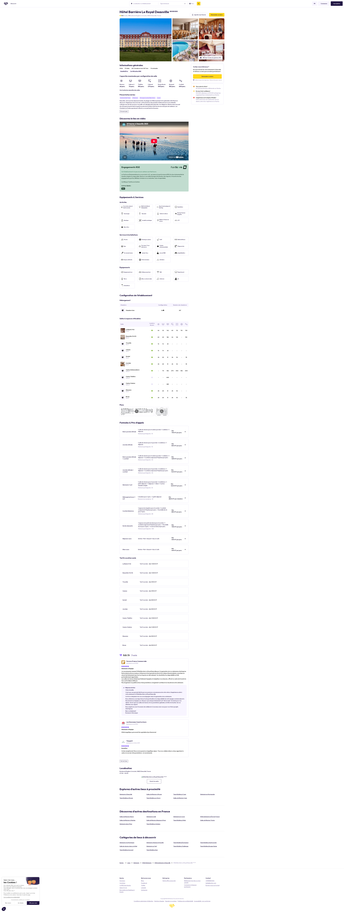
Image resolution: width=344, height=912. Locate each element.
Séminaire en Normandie (207, 794)
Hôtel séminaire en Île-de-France (210, 816)
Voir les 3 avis (123, 761)
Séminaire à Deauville (126, 794)
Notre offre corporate (169, 881)
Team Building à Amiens (153, 824)
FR (314, 3)
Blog (142, 881)
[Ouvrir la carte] (154, 777)
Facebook (144, 883)
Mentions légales (159, 901)
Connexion (324, 3)
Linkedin (143, 888)
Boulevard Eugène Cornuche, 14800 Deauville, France (145, 15)
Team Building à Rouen (126, 798)
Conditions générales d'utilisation (143, 901)
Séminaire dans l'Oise (126, 824)
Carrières (122, 883)
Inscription (336, 3)
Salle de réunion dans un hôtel (128, 846)
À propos (122, 881)
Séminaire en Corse (179, 816)
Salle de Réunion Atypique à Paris (156, 820)
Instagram (144, 890)
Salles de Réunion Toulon (207, 820)
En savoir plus (124, 111)
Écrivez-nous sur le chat (212, 885)
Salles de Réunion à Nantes (127, 820)
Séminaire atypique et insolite (155, 842)
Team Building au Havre (153, 798)
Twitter (143, 885)
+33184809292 (210, 881)
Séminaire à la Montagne (127, 842)
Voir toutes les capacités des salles (130, 90)
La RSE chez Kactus (125, 885)
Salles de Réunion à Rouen (154, 794)
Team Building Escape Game (208, 846)
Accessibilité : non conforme (202, 901)
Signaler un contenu (171, 901)
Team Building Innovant (126, 850)
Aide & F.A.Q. (123, 888)
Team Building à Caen (179, 794)
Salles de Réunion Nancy (127, 816)
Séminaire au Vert (151, 846)
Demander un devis (217, 15)
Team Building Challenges (180, 846)
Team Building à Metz (179, 820)
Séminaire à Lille (151, 816)
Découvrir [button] (13, 3)
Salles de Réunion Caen (180, 798)
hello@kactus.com (211, 883)
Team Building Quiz (152, 850)
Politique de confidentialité (185, 901)
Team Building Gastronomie (208, 842)
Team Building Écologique (180, 842)
